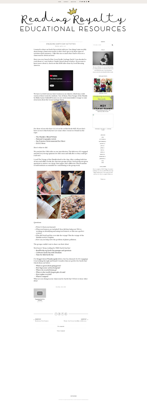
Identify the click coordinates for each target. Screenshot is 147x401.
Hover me (103, 175)
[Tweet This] (59, 314)
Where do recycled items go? (46, 270)
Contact (66, 1)
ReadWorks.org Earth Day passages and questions (53, 250)
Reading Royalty (71, 41)
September (102, 141)
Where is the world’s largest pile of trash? (51, 272)
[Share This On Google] (65, 314)
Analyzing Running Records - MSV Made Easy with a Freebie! (103, 111)
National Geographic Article (46, 139)
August (102, 143)
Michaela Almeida (62, 41)
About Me (73, 1)
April (101, 152)
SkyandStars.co (84, 399)
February (102, 156)
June (101, 147)
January (102, 158)
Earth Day (41, 41)
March (102, 154)
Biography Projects (103, 93)
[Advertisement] (61, 376)
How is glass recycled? (44, 274)
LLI (56, 41)
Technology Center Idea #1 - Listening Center (103, 129)
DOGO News (40, 143)
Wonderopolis (79, 41)
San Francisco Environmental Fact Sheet (50, 141)
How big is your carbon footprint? (48, 268)
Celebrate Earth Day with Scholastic (49, 252)
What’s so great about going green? (48, 266)
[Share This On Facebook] (56, 314)
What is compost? (42, 276)
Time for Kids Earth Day (45, 255)
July (102, 145)
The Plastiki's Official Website (46, 137)
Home (59, 1)
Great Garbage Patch (50, 41)
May (102, 150)
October (102, 139)
